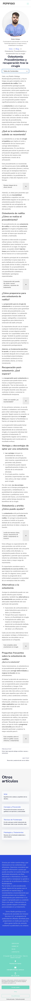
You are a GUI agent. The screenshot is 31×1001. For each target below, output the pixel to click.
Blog (13, 949)
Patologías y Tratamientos (14, 832)
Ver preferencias (15, 996)
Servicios (15, 943)
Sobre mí (15, 946)
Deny (15, 991)
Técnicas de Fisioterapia (13, 820)
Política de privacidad (20, 999)
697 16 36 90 (15, 976)
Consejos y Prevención (12, 807)
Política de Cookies (10, 999)
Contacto (15, 952)
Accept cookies (16, 987)
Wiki (5, 794)
